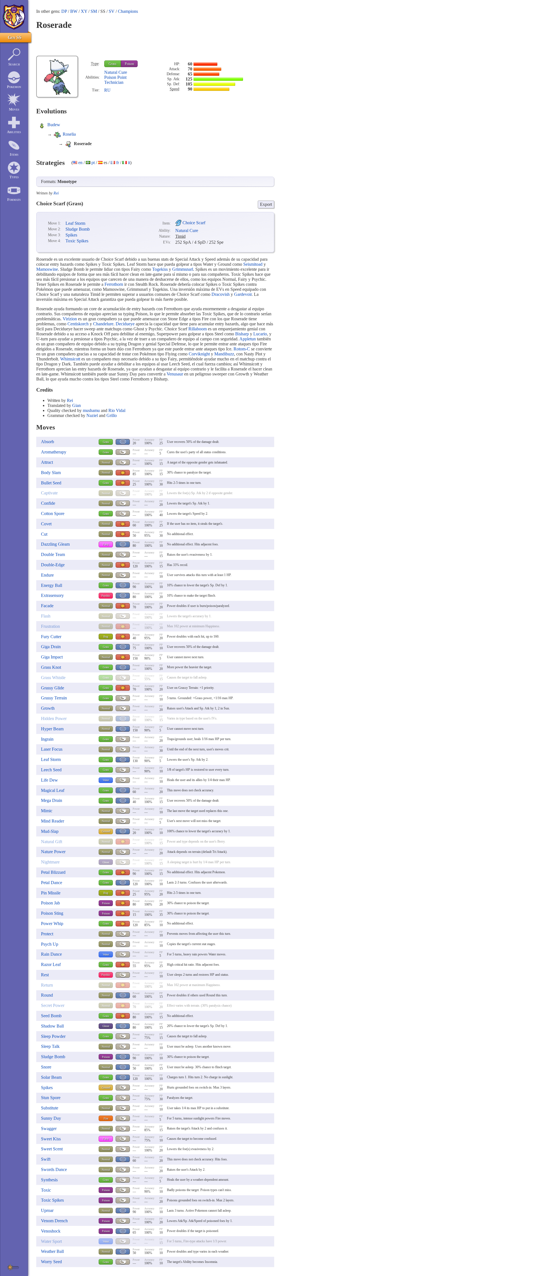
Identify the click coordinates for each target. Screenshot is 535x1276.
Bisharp (242, 333)
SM (94, 11)
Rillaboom (197, 328)
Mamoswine (47, 269)
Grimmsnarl (182, 269)
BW (73, 11)
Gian (76, 405)
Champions (128, 11)
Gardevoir (243, 294)
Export (266, 204)
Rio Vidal (116, 410)
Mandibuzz (224, 354)
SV (112, 11)
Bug (105, 636)
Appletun (247, 338)
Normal (106, 462)
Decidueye (125, 323)
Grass (112, 64)
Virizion (70, 318)
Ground (106, 831)
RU (107, 90)
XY (84, 11)
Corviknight (199, 354)
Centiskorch (78, 323)
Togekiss (160, 269)
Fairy (106, 544)
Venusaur (175, 374)
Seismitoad (252, 264)
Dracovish (220, 294)
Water (106, 780)
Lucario (260, 333)
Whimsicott (70, 359)
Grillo (111, 415)
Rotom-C (242, 349)
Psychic (105, 595)
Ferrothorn (113, 284)
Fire (106, 1118)
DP (64, 11)
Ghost (106, 862)
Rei (56, 193)
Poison (129, 64)
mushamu (91, 410)
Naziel (92, 415)
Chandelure (103, 323)
